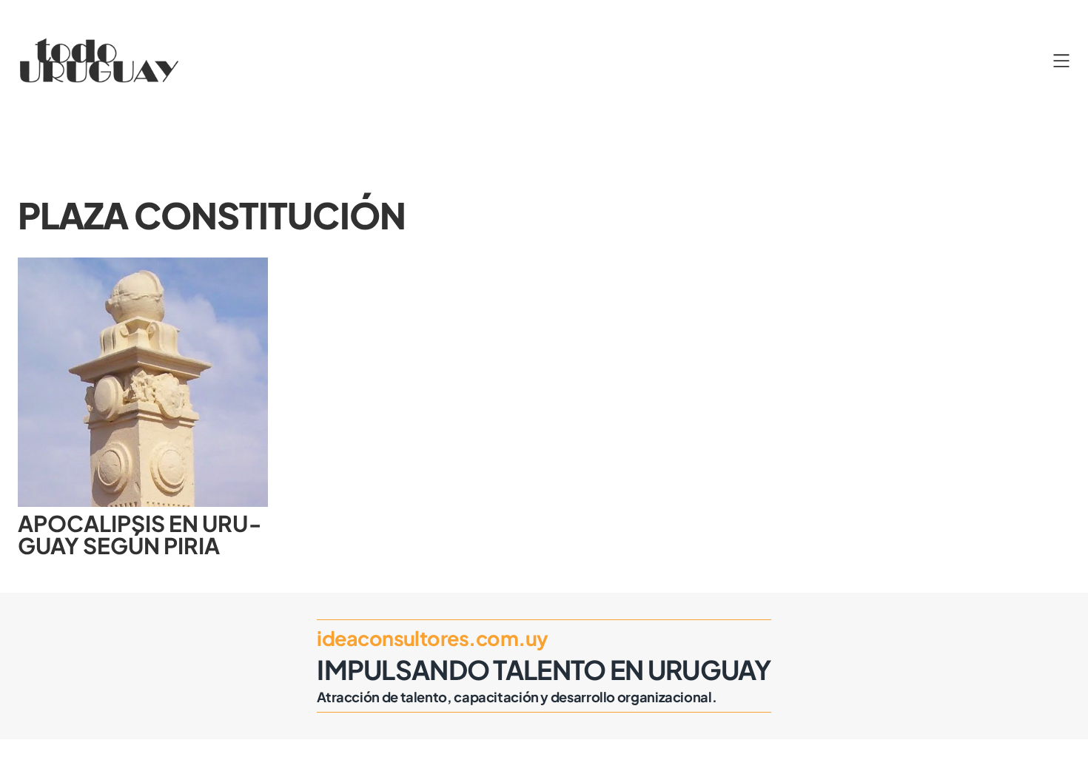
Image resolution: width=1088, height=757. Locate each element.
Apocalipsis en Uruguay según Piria (139, 535)
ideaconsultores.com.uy (432, 637)
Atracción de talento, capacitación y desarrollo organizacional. (516, 696)
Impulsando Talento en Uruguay (543, 669)
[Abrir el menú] (1061, 61)
